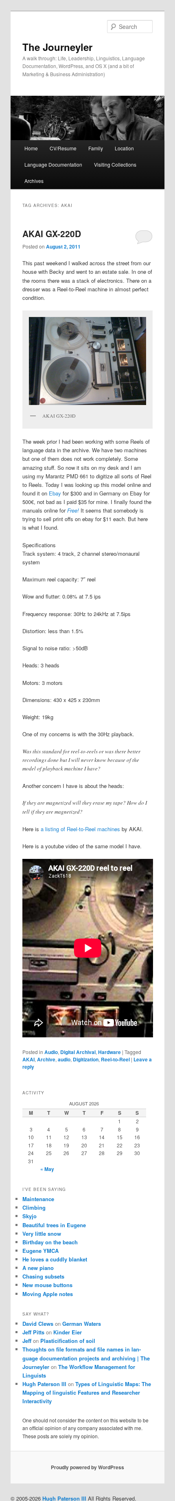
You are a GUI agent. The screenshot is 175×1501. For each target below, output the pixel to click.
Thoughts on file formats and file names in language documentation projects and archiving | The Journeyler (86, 1357)
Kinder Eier (67, 1332)
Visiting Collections (115, 164)
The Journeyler (57, 47)
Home (31, 148)
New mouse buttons (47, 1285)
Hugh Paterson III (44, 1384)
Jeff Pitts (33, 1332)
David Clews (37, 1323)
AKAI (28, 1059)
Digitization (85, 1059)
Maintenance (38, 1199)
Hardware (109, 1052)
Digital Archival (78, 1052)
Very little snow (41, 1233)
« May (47, 1169)
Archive (46, 1059)
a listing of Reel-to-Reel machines (80, 829)
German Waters (81, 1323)
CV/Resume (63, 148)
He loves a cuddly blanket (54, 1259)
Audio (51, 1052)
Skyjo (29, 1216)
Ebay (55, 493)
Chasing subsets (43, 1276)
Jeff (26, 1341)
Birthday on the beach (50, 1242)
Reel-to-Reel (115, 1059)
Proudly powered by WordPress (87, 1467)
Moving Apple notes (47, 1294)
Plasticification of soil (67, 1341)
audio (64, 1059)
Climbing (34, 1207)
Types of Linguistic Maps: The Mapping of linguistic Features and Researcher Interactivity (86, 1392)
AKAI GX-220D (51, 233)
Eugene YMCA (40, 1251)
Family (95, 148)
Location (124, 148)
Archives (34, 180)
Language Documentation (53, 164)
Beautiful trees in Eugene (54, 1225)
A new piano (38, 1268)
